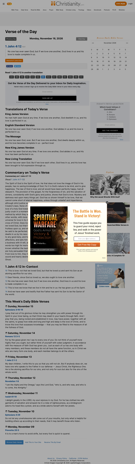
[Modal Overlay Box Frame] (67, 232)
